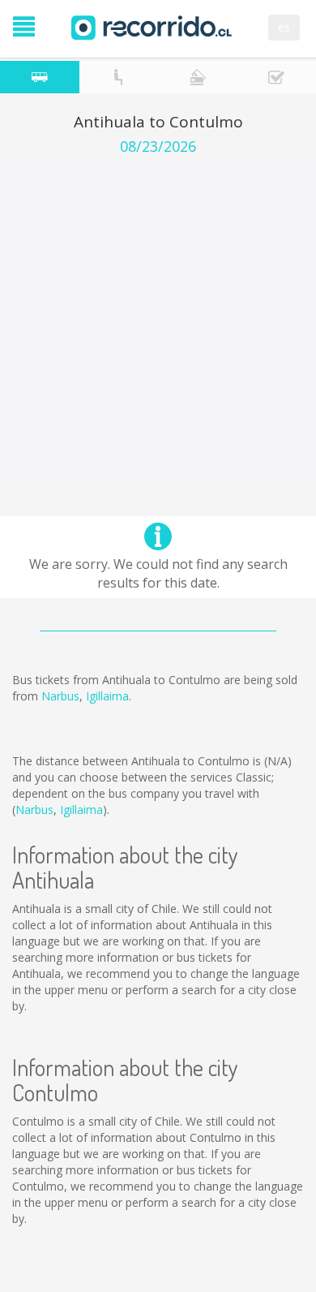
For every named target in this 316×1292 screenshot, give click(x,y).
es (284, 27)
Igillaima (107, 696)
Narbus (60, 696)
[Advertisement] (158, 321)
